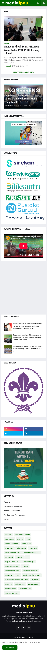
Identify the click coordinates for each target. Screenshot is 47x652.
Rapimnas (35, 580)
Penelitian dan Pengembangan (15, 515)
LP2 (27, 557)
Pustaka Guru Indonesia (13, 506)
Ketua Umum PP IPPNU (32, 553)
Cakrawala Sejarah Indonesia (30, 621)
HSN (28, 539)
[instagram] (13, 429)
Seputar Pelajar (10, 589)
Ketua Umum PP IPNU (12, 553)
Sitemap (37, 642)
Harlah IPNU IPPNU (11, 544)
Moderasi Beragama (12, 566)
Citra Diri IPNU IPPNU (22, 535)
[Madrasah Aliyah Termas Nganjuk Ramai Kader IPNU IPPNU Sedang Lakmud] (23, 28)
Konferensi (9, 557)
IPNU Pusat (9, 548)
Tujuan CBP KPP (24, 589)
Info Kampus (21, 548)
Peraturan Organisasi (30, 571)
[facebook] (34, 429)
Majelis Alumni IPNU (12, 562)
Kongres (19, 557)
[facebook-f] (18, 628)
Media (4, 616)
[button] (3, 3)
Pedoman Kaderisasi (12, 571)
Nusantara (39, 619)
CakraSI (7, 519)
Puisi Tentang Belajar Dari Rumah (16, 580)
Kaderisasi (33, 548)
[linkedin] (34, 433)
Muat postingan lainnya (23, 72)
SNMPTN (8, 584)
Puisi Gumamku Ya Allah (31, 575)
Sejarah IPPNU (33, 584)
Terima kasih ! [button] (10, 647)
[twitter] (13, 433)
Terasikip (7, 502)
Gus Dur (20, 539)
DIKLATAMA (9, 539)
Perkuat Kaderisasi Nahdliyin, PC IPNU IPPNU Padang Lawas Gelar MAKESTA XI (27, 348)
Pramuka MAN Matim (12, 511)
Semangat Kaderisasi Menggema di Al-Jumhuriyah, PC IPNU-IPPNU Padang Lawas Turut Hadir (27, 337)
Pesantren (8, 575)
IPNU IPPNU (26, 544)
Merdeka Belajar (28, 562)
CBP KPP (8, 535)
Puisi (17, 575)
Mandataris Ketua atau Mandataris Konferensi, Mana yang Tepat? (21, 99)
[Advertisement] (23, 287)
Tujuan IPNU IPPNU (11, 593)
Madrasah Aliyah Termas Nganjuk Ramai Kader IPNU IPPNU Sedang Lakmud (21, 50)
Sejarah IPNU (19, 584)
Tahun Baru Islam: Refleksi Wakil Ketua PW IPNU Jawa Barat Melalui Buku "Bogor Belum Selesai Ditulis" (27, 326)
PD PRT (25, 566)
